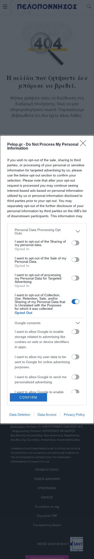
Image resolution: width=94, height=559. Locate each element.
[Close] (84, 144)
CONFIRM (28, 397)
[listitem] (47, 231)
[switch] (75, 242)
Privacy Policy (74, 414)
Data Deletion (19, 414)
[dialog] (47, 279)
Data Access (47, 414)
